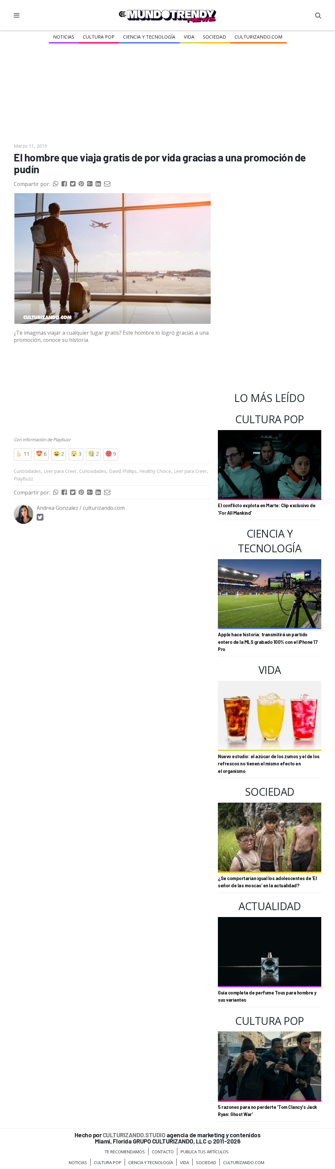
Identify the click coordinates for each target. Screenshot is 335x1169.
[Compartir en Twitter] (72, 184)
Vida (189, 37)
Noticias (63, 37)
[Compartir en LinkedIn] (98, 184)
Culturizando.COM (258, 37)
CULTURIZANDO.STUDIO (134, 1135)
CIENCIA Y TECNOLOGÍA (149, 37)
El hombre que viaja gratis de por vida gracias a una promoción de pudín (160, 163)
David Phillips (123, 471)
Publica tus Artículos (205, 1152)
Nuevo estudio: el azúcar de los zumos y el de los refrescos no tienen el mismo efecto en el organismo (269, 764)
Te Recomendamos (125, 1152)
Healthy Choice (155, 471)
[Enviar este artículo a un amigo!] (55, 184)
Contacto (163, 1152)
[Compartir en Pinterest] (81, 184)
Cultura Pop (99, 37)
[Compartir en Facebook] (64, 184)
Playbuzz (61, 440)
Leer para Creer (60, 471)
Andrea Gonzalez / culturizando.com (81, 507)
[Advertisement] (167, 94)
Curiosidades (27, 471)
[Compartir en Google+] (89, 184)
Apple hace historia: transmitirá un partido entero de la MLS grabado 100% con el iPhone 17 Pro (267, 642)
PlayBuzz (23, 479)
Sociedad (214, 37)
